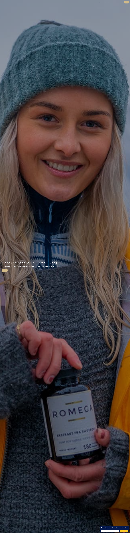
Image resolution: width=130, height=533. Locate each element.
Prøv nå (126, 2)
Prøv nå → (4, 270)
